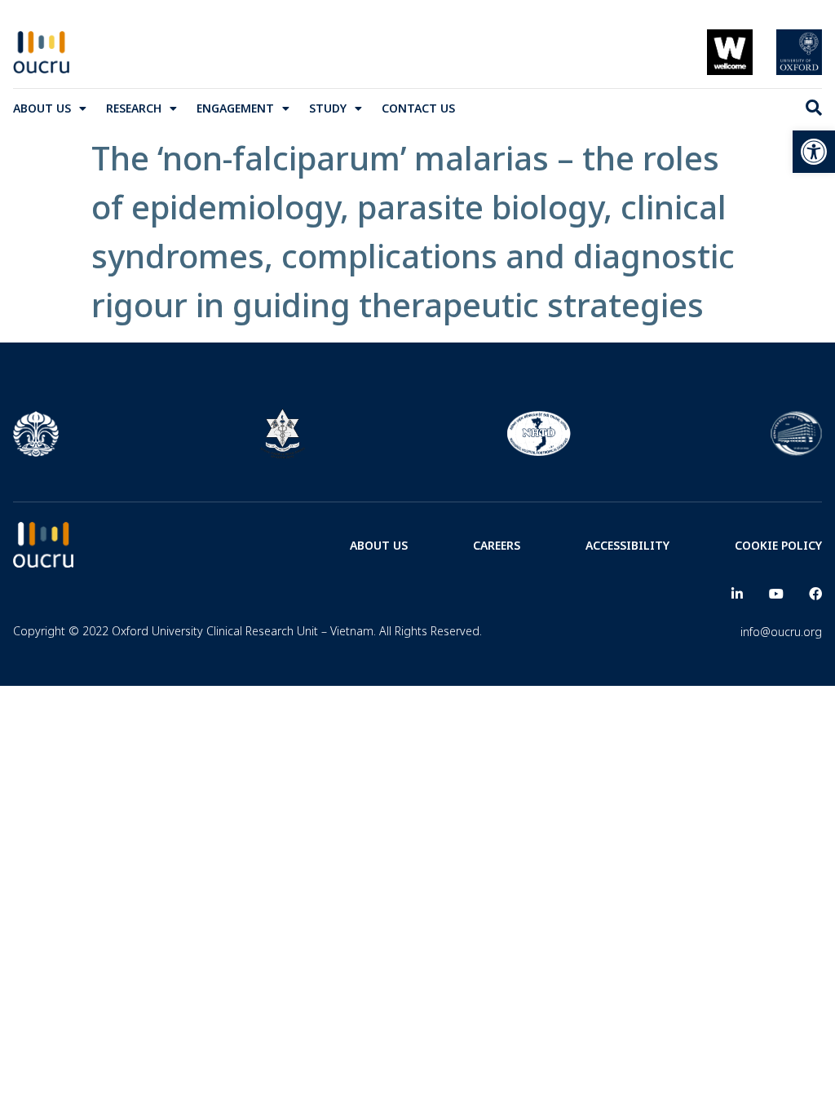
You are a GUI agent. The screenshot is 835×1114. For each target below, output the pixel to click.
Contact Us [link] (418, 108)
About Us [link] (42, 108)
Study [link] (328, 108)
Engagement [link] (235, 108)
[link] (814, 151)
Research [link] (133, 108)
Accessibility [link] (627, 545)
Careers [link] (496, 545)
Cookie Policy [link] (778, 545)
